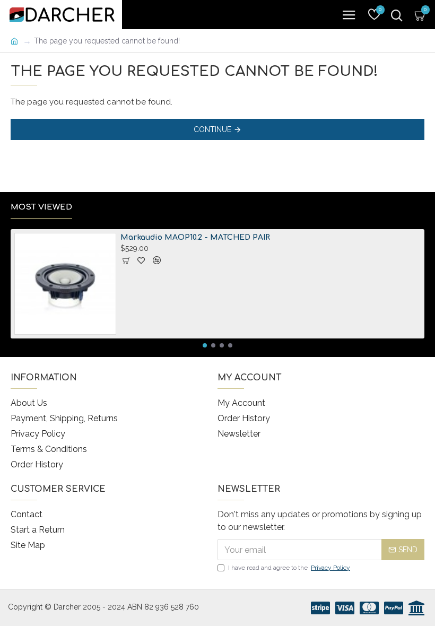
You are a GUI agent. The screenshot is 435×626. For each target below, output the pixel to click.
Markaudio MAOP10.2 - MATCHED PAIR (195, 237)
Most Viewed (41, 207)
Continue (212, 129)
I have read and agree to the (289, 567)
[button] (205, 345)
